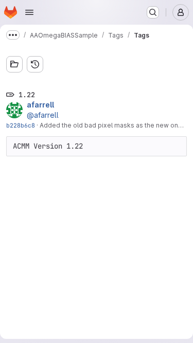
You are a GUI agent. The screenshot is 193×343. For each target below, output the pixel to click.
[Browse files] (14, 64)
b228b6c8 (20, 125)
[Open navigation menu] (29, 12)
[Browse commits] (35, 64)
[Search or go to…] (153, 12)
